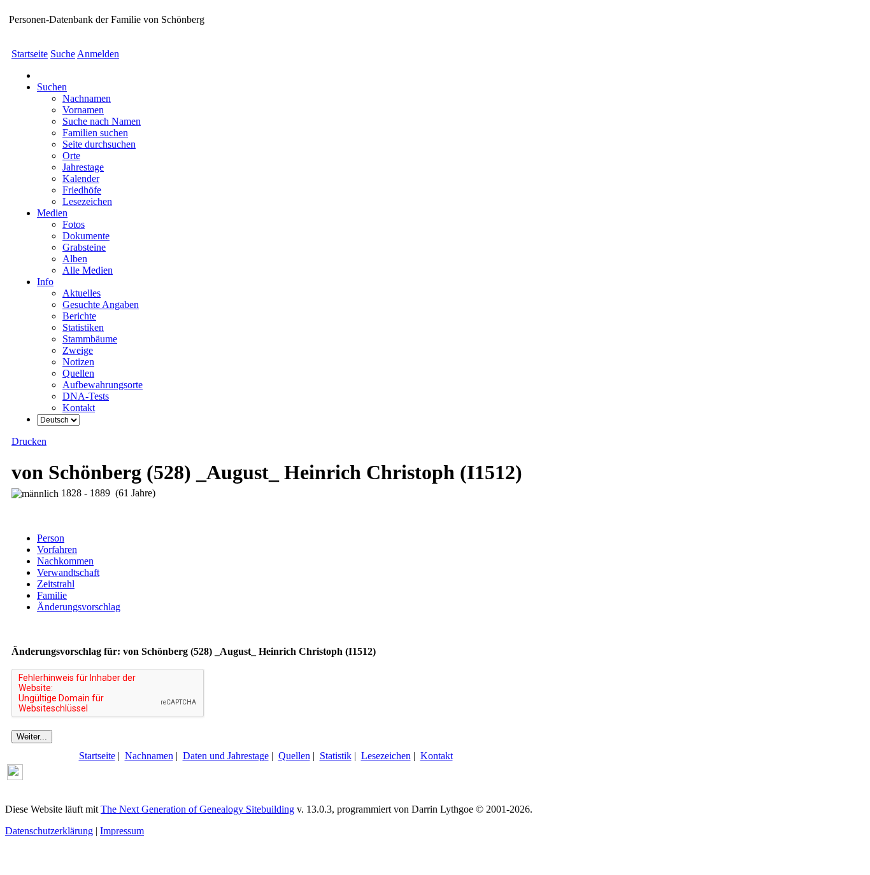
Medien (52, 212)
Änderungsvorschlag (78, 606)
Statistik (336, 755)
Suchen (52, 86)
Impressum (122, 830)
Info (45, 281)
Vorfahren (57, 549)
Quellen (294, 755)
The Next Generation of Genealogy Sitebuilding (197, 809)
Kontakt (436, 755)
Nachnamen (149, 755)
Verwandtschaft (68, 572)
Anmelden (98, 53)
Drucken (28, 441)
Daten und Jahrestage (226, 755)
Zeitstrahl (56, 583)
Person (50, 538)
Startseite (29, 53)
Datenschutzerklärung (49, 830)
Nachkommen (65, 561)
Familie (52, 595)
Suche (62, 53)
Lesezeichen (386, 755)
